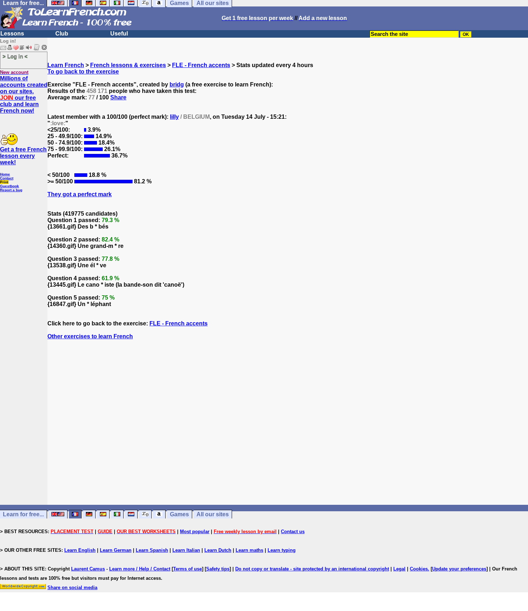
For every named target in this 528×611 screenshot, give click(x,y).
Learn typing (282, 550)
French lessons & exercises (128, 65)
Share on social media (72, 587)
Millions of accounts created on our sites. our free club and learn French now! (23, 94)
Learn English (80, 550)
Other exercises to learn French (90, 336)
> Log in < (15, 56)
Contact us (293, 531)
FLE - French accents (201, 65)
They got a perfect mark (79, 194)
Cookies (419, 569)
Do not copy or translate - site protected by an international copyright (312, 569)
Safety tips (218, 569)
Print (4, 182)
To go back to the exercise (83, 72)
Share (118, 97)
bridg (177, 84)
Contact (6, 178)
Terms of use (187, 569)
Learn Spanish (152, 550)
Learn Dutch (217, 550)
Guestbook (9, 186)
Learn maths (249, 550)
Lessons (12, 33)
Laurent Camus (88, 569)
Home (5, 174)
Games (179, 514)
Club (61, 33)
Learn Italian (186, 550)
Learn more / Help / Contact (139, 569)
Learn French (65, 65)
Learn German (115, 550)
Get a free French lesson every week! (23, 155)
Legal (399, 569)
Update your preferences (459, 569)
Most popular (194, 531)
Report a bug (11, 190)
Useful (119, 33)
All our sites (212, 514)
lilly (174, 117)
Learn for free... (23, 514)
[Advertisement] (287, 435)
